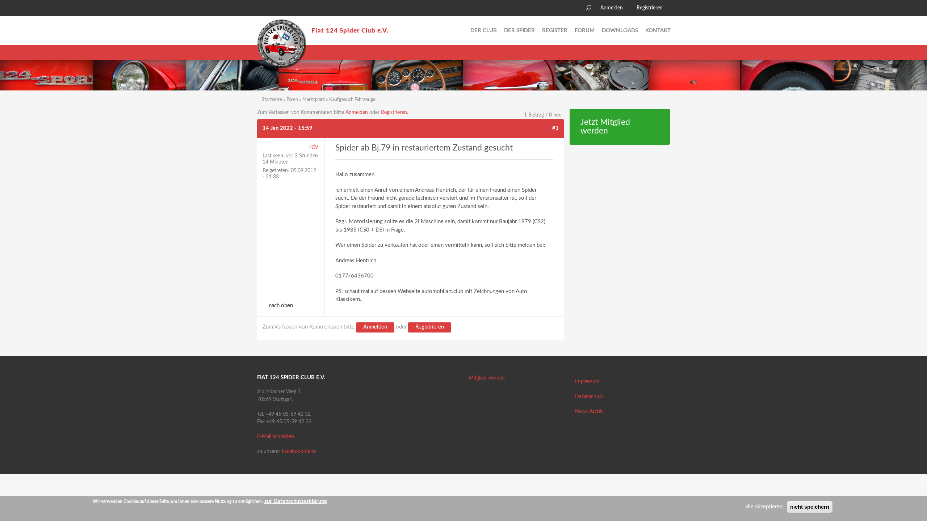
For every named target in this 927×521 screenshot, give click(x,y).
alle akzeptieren (764, 506)
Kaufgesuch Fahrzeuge (352, 99)
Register (554, 30)
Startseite (272, 99)
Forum (585, 30)
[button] (262, 9)
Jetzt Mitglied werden (605, 126)
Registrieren (650, 7)
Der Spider (519, 30)
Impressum (587, 381)
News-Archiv (589, 411)
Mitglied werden (487, 378)
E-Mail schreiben (275, 436)
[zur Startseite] (281, 43)
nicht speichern (809, 507)
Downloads (620, 30)
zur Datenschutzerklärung (295, 501)
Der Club (483, 30)
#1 (555, 128)
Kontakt (658, 30)
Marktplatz (313, 99)
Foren (292, 99)
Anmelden (611, 7)
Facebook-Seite (299, 451)
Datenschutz (589, 396)
